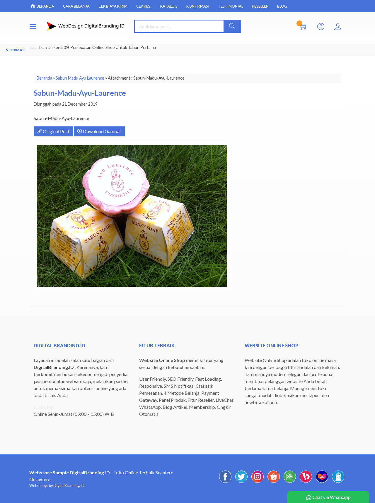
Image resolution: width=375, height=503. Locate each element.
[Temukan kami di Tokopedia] (289, 482)
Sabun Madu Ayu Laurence (80, 77)
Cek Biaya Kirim (112, 6)
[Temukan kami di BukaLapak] (305, 482)
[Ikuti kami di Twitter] (241, 482)
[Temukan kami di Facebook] (225, 482)
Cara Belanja (76, 6)
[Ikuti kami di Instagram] (257, 482)
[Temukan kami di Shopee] (273, 482)
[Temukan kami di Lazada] (322, 482)
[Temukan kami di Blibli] (338, 482)
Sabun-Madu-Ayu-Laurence (80, 92)
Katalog (169, 6)
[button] (232, 26)
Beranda (45, 6)
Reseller (260, 6)
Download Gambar (101, 131)
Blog (282, 6)
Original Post (55, 131)
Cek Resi (143, 6)
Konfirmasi (197, 6)
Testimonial (230, 6)
